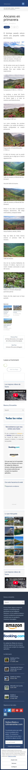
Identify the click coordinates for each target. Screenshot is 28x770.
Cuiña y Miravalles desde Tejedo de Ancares (8, 325)
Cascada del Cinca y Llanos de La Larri (16, 668)
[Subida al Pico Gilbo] (18, 551)
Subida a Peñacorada (14, 696)
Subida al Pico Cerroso (14, 659)
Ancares (6, 23)
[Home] (18, 521)
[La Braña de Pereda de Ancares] (8, 307)
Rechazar (14, 763)
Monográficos (12, 23)
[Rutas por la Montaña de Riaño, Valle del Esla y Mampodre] (9, 521)
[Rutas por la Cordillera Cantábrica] (9, 541)
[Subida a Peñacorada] (9, 551)
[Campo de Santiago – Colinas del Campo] (18, 561)
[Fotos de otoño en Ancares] (17, 307)
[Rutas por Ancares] (18, 541)
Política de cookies (12, 756)
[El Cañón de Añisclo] (9, 561)
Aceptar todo (14, 759)
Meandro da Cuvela (16, 686)
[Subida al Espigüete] (9, 531)
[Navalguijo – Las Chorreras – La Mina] (18, 531)
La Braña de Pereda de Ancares (6, 312)
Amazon (19, 433)
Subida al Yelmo (15, 677)
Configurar (14, 766)
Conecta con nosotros (14, 746)
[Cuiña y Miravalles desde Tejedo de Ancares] (8, 321)
